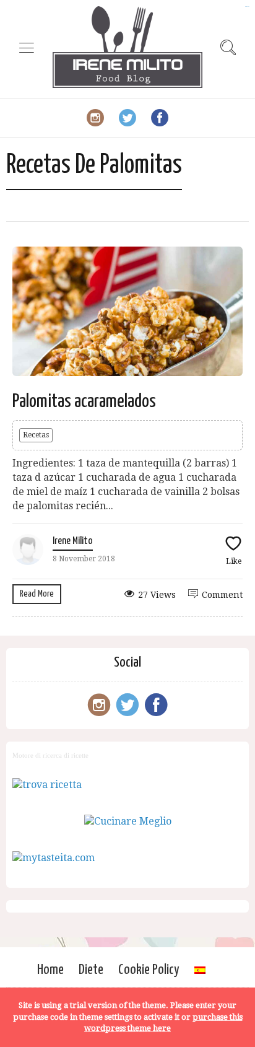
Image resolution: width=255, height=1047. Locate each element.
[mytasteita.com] (53, 858)
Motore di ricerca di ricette (50, 755)
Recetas (36, 435)
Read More (37, 593)
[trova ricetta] (47, 785)
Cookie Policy (148, 970)
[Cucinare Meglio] (127, 821)
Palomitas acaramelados (84, 401)
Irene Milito (73, 541)
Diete (91, 970)
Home (50, 970)
